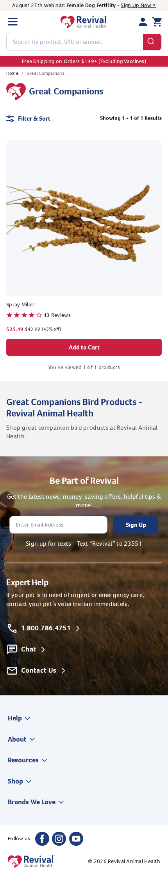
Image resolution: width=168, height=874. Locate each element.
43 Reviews (57, 315)
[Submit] (152, 42)
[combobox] (84, 42)
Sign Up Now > (138, 5)
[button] (12, 22)
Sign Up (136, 525)
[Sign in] (143, 22)
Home (12, 73)
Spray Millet (20, 304)
